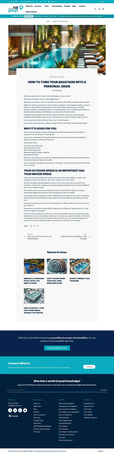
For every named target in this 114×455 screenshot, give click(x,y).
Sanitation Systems (90, 418)
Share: (26, 226)
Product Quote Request (42, 429)
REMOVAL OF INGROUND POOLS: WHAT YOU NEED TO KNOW (34, 281)
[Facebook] (41, 1)
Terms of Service (39, 415)
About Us (29, 6)
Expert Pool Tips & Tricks (60, 21)
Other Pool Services (65, 440)
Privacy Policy (38, 420)
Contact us (89, 367)
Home (48, 21)
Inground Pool (89, 406)
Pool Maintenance (65, 423)
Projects (67, 6)
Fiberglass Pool (89, 403)
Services (38, 6)
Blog (74, 6)
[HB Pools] (15, 9)
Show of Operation (65, 415)
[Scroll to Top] (111, 446)
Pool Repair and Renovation (68, 432)
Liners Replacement (65, 420)
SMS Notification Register (42, 426)
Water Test (37, 406)
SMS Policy (37, 423)
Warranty (37, 418)
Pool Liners (88, 409)
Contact (82, 6)
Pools (47, 6)
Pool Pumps (88, 412)
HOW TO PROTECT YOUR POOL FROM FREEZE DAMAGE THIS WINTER (34, 310)
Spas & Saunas (31, 12)
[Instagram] (45, 1)
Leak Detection (64, 418)
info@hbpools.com (14, 405)
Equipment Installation (66, 403)
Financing (37, 432)
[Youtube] (49, 1)
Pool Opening (57, 6)
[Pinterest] (37, 1)
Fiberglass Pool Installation (68, 406)
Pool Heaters (88, 415)
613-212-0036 (13, 403)
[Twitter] (38, 226)
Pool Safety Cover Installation (69, 412)
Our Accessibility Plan (57, 348)
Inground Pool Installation (67, 409)
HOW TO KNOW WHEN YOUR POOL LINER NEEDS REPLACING (56, 281)
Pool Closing (63, 426)
